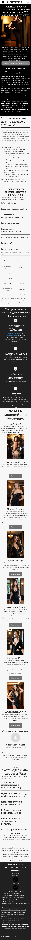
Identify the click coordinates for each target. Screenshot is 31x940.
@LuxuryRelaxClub (14, 333)
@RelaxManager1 (11, 335)
